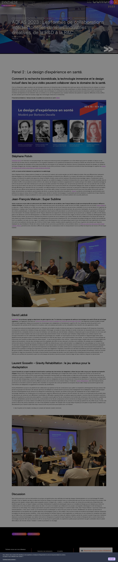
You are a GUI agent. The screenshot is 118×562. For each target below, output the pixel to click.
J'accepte (111, 558)
